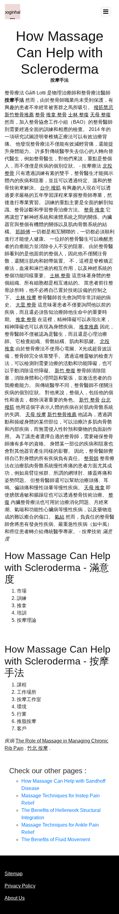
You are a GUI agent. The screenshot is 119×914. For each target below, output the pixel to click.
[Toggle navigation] (105, 11)
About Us (15, 898)
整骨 (40, 114)
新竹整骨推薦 (19, 114)
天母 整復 (100, 114)
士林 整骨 (60, 275)
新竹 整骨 (89, 399)
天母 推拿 (94, 487)
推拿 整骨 (56, 114)
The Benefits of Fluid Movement (55, 839)
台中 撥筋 (50, 187)
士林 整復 (78, 114)
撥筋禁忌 (103, 107)
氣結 (59, 516)
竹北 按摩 (37, 748)
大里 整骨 (26, 304)
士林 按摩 (26, 297)
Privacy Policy (20, 885)
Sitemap (14, 873)
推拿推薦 (89, 326)
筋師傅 (23, 231)
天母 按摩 (35, 414)
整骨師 (91, 458)
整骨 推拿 (94, 209)
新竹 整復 (65, 370)
